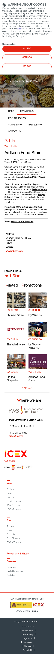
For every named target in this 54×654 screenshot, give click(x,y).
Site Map (28, 646)
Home (11, 111)
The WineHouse (16, 344)
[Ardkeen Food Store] (37, 369)
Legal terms (28, 639)
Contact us (14, 132)
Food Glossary (13, 539)
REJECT (27, 67)
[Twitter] (6, 277)
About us (28, 627)
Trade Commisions (15, 571)
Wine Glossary (13, 505)
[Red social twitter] (6, 141)
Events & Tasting (17, 118)
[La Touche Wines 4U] (37, 336)
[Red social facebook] (9, 141)
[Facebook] (10, 277)
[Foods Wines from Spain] (29, 409)
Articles (10, 489)
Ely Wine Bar (35, 315)
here (19, 29)
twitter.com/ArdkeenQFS (22, 222)
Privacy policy (28, 631)
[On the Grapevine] (16, 369)
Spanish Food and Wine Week (30, 177)
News (9, 493)
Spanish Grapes (14, 501)
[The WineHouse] (16, 336)
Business (11, 562)
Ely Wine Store (15, 315)
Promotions (26, 111)
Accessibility (27, 650)
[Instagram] (14, 277)
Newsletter (27, 642)
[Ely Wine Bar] (37, 307)
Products (11, 535)
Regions (10, 497)
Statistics (11, 575)
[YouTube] (18, 277)
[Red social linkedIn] (13, 141)
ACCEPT (27, 49)
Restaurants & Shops (18, 554)
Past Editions (35, 125)
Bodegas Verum (39, 190)
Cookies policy (8, 44)
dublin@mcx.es (16, 436)
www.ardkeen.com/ (14, 251)
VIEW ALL (27, 388)
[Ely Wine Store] (16, 307)
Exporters (11, 567)
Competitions (15, 125)
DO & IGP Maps (14, 509)
